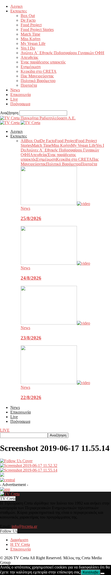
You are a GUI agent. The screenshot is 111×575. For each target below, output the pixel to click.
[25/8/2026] (55, 203)
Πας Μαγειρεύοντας (37, 76)
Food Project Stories (37, 29)
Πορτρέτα (29, 85)
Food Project (31, 25)
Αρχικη (16, 6)
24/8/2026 (31, 278)
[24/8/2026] (55, 263)
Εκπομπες (18, 11)
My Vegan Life (33, 43)
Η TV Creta (20, 544)
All (23, 141)
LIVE (5, 430)
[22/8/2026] (55, 382)
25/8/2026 (31, 218)
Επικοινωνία (20, 94)
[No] (102, 573)
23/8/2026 (31, 338)
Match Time (30, 34)
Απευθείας (29, 57)
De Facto (28, 20)
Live (14, 99)
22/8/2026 (31, 397)
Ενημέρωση (31, 66)
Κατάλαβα (90, 572)
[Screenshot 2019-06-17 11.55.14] (16, 461)
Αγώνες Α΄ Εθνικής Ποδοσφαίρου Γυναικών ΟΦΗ (62, 53)
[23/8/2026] (55, 323)
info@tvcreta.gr (24, 526)
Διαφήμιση (19, 540)
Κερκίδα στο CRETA (39, 71)
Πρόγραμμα (20, 104)
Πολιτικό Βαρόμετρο (38, 80)
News (15, 90)
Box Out (28, 15)
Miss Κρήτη (30, 39)
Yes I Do (28, 48)
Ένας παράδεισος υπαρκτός (43, 62)
